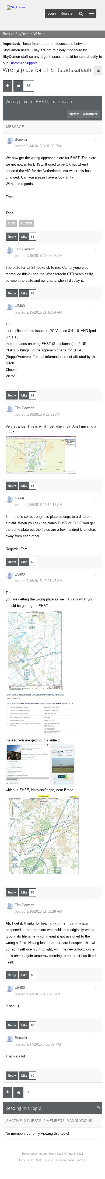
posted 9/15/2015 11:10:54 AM (38, 312)
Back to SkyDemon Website (24, 34)
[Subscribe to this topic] (98, 70)
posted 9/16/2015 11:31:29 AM (38, 911)
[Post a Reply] (7, 86)
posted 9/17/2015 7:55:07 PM (38, 1044)
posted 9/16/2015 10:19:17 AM (38, 505)
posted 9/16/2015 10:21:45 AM (38, 581)
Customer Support (23, 63)
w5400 (20, 306)
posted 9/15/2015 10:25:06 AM (38, 256)
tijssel (19, 498)
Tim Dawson (24, 249)
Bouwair (21, 139)
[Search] (81, 13)
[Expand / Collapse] (98, 1108)
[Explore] (91, 13)
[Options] (95, 139)
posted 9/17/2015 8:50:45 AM (38, 994)
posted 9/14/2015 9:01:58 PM (38, 146)
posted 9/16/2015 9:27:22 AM (38, 414)
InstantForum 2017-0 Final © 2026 (60, 1153)
